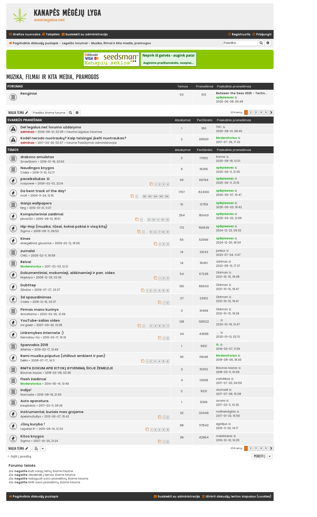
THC (219, 127)
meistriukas (224, 436)
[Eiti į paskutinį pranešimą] (224, 127)
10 (153, 219)
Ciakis (24, 172)
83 (150, 196)
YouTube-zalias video (40, 320)
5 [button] (266, 112)
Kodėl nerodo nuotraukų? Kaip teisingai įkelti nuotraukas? (73, 138)
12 (163, 219)
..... (218, 320)
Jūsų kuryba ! (32, 424)
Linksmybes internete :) (42, 332)
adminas (27, 132)
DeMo (24, 360)
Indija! (26, 390)
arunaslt (222, 390)
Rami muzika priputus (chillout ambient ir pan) (62, 356)
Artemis (25, 349)
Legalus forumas (90, 132)
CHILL (24, 255)
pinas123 (26, 219)
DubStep (28, 285)
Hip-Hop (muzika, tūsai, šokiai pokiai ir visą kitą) (63, 226)
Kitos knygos (32, 436)
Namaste (27, 395)
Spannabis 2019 (34, 345)
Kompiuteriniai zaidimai (41, 214)
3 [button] (256, 112)
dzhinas (222, 262)
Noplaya (26, 277)
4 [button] (261, 112)
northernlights (226, 412)
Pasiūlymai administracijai (97, 143)
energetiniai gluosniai (36, 243)
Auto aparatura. (34, 401)
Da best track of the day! (43, 191)
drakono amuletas (37, 157)
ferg (23, 208)
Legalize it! (28, 429)
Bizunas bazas (31, 373)
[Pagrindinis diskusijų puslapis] (18, 17)
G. (217, 345)
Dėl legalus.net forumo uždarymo (50, 127)
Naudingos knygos (37, 168)
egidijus (221, 424)
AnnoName (28, 314)
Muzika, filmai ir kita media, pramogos (52, 76)
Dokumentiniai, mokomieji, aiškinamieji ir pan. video (67, 272)
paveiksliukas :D (35, 179)
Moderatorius (226, 138)
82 (144, 196)
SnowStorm (28, 161)
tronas (220, 157)
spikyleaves (225, 97)
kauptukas (28, 405)
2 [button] (251, 112)
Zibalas (25, 290)
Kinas (25, 238)
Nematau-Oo (30, 337)
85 (161, 196)
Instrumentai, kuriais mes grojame (52, 412)
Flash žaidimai (33, 379)
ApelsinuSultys (30, 416)
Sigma (25, 231)
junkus (220, 251)
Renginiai (28, 93)
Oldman (222, 272)
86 (166, 196)
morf (23, 195)
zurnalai (27, 251)
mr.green (26, 325)
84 (155, 196)
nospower (27, 183)
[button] (271, 112)
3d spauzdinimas (35, 297)
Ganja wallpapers (36, 203)
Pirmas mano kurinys (39, 309)
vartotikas (223, 379)
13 (167, 219)
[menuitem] (51, 34)
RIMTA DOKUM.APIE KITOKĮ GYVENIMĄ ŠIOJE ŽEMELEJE (66, 368)
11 (158, 219)
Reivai (25, 262)
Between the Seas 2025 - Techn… (241, 93)
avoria (220, 401)
